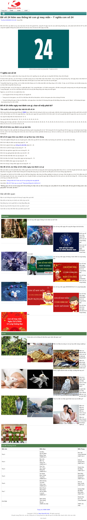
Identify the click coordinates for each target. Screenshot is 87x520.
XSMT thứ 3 (81, 463)
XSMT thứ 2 (81, 456)
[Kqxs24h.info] (43, 4)
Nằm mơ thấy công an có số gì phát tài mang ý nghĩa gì (82, 421)
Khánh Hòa (81, 467)
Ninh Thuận (81, 483)
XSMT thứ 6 (81, 485)
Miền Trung (81, 449)
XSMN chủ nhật (44, 503)
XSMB (11, 10)
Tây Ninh (42, 477)
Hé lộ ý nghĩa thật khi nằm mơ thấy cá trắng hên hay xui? (68, 370)
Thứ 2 (3, 454)
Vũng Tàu (42, 462)
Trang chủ (4, 10)
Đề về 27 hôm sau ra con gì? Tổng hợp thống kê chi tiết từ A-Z (23, 183)
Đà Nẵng (80, 469)
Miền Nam (42, 449)
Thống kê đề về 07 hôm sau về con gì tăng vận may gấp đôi (23, 180)
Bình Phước (43, 488)
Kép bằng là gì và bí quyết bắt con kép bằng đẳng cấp (15, 203)
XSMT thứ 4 (81, 470)
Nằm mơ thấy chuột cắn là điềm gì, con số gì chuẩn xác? (82, 364)
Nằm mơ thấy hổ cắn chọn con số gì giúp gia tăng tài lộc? (82, 354)
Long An (42, 493)
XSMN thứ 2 (43, 457)
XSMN (18, 10)
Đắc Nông (80, 492)
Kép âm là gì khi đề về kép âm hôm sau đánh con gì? (14, 206)
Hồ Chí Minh (43, 453)
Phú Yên (80, 452)
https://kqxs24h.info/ (43, 513)
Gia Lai (80, 481)
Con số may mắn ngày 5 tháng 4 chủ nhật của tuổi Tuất (42, 219)
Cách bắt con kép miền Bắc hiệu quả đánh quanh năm (15, 208)
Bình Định (80, 473)
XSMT (26, 10)
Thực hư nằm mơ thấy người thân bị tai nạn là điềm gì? (68, 398)
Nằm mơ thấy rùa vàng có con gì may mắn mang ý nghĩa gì (69, 344)
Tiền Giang (43, 500)
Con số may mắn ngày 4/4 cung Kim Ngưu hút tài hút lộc (68, 226)
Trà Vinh (42, 482)
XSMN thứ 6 (43, 486)
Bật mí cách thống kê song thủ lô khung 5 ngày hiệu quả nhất (16, 197)
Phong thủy (5, 216)
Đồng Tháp (43, 455)
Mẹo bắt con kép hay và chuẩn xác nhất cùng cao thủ (14, 200)
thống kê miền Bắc (21, 145)
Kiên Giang (43, 498)
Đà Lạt (41, 502)
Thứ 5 (3, 476)
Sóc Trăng (42, 468)
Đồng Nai (42, 469)
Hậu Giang (43, 489)
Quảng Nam (81, 461)
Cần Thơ (42, 466)
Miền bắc (4, 449)
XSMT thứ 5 (81, 478)
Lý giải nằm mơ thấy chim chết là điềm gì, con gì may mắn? (82, 392)
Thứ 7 (3, 491)
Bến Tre (42, 460)
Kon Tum (80, 498)
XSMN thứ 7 (43, 494)
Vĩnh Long (42, 484)
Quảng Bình (81, 475)
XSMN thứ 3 (43, 464)
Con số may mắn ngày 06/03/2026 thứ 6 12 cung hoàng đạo (69, 286)
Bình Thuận (43, 475)
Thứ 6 (3, 483)
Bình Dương (43, 480)
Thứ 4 (3, 469)
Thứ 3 (3, 461)
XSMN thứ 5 (43, 478)
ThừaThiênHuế (82, 454)
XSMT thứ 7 (81, 494)
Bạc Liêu (42, 459)
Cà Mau (42, 451)
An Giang (42, 473)
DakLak (80, 460)
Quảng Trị (80, 477)
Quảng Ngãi (81, 489)
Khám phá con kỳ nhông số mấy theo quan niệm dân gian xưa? (44, 337)
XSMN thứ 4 (43, 471)
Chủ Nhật (4, 501)
